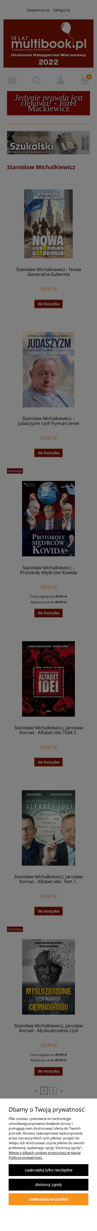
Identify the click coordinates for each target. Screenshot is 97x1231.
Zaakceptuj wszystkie (48, 1199)
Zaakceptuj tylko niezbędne (48, 1170)
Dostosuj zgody (48, 1184)
